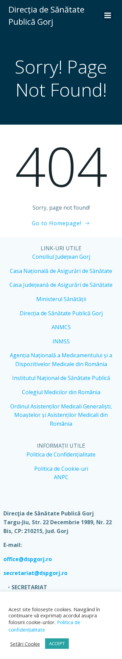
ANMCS (61, 327)
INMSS (61, 341)
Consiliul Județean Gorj (61, 256)
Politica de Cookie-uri (61, 468)
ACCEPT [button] (57, 643)
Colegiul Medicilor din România (61, 392)
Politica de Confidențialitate (61, 454)
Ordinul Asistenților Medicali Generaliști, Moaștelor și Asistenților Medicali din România (61, 415)
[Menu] (108, 15)
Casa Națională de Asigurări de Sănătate (61, 271)
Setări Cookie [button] (25, 643)
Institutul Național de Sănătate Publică (61, 378)
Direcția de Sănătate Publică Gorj (61, 313)
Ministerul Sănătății (61, 299)
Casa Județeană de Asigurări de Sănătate (61, 285)
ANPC (61, 477)
